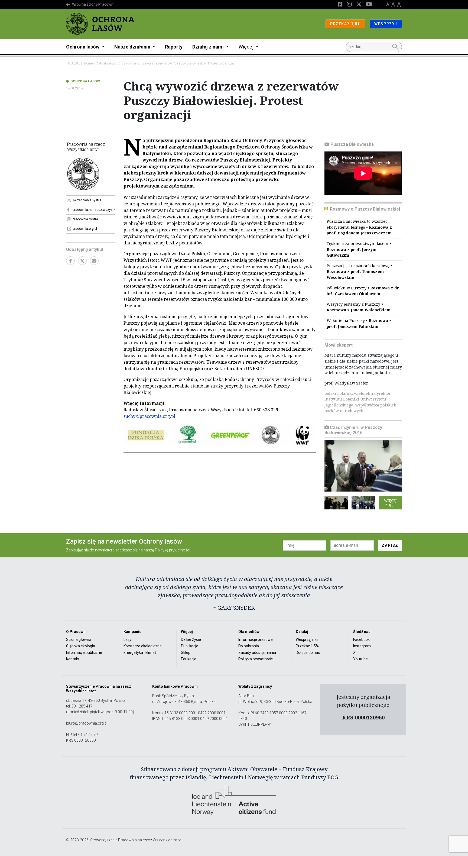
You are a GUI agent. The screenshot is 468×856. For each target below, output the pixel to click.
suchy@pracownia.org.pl (149, 416)
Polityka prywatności (256, 659)
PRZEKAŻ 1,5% (345, 24)
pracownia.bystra (85, 219)
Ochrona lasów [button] (83, 47)
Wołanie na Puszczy (359, 323)
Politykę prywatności (172, 550)
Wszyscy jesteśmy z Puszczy (359, 307)
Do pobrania (248, 646)
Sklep (185, 652)
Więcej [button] (247, 47)
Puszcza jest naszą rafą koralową (359, 271)
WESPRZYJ (385, 24)
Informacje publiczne (84, 652)
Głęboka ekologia (80, 646)
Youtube (360, 659)
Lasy (127, 639)
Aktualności (105, 63)
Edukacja (188, 659)
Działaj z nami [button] (208, 47)
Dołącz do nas (308, 652)
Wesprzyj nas (307, 639)
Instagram (362, 646)
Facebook (361, 639)
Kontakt (72, 659)
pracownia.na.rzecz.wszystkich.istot (94, 210)
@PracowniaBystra (87, 200)
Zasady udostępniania (257, 652)
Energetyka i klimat (139, 652)
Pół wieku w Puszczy (363, 290)
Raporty (174, 47)
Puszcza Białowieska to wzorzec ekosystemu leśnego (359, 227)
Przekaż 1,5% (307, 646)
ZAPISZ (390, 545)
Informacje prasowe (255, 639)
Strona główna (78, 639)
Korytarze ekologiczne (142, 646)
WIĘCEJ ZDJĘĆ (390, 502)
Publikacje (189, 646)
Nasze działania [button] (132, 47)
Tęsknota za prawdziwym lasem (359, 249)
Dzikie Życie (191, 639)
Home (88, 63)
